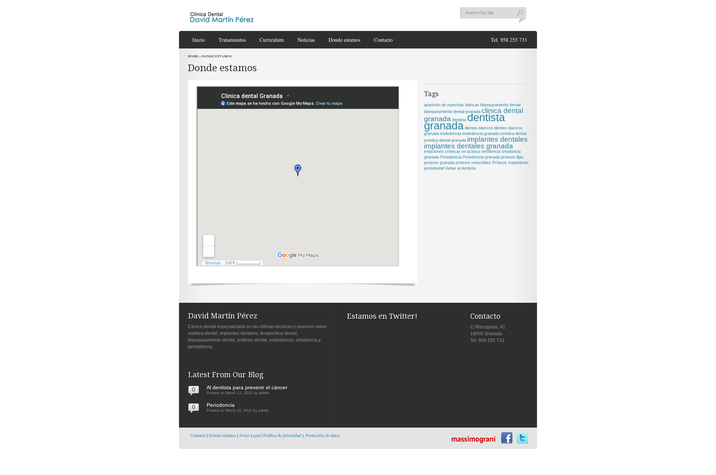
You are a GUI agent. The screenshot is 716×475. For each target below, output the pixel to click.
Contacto (383, 39)
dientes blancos (479, 128)
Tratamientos (232, 39)
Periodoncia (450, 157)
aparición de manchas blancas (451, 105)
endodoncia (450, 133)
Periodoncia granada (481, 157)
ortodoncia (490, 151)
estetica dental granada (445, 140)
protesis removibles (473, 162)
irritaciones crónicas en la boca (452, 151)
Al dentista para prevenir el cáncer (247, 387)
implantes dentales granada (468, 146)
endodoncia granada (480, 133)
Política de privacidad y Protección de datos (301, 435)
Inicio (198, 39)
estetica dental (513, 133)
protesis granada (439, 162)
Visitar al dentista (460, 168)
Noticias (306, 39)
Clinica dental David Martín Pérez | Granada (222, 15)
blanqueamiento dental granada (452, 111)
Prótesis (499, 162)
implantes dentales (497, 139)
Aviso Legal (249, 435)
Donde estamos (344, 39)
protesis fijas (512, 157)
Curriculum (272, 39)
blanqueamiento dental (500, 105)
